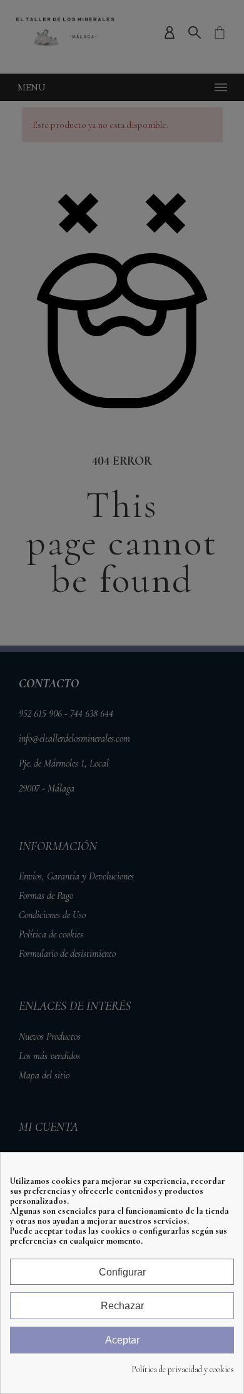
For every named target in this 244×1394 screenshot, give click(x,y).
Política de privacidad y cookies (182, 1370)
